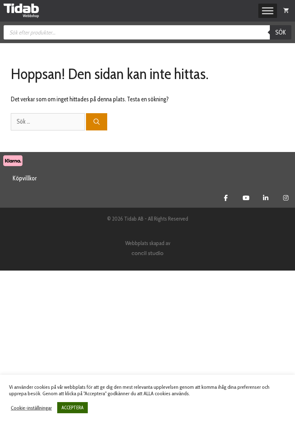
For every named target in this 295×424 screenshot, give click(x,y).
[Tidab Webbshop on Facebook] (226, 198)
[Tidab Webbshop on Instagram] (286, 198)
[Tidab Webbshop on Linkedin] (266, 198)
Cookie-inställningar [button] (31, 408)
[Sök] (96, 121)
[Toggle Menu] (267, 11)
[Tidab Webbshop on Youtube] (246, 198)
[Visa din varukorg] (286, 11)
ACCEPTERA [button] (72, 407)
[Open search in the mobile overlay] (147, 32)
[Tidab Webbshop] (21, 11)
